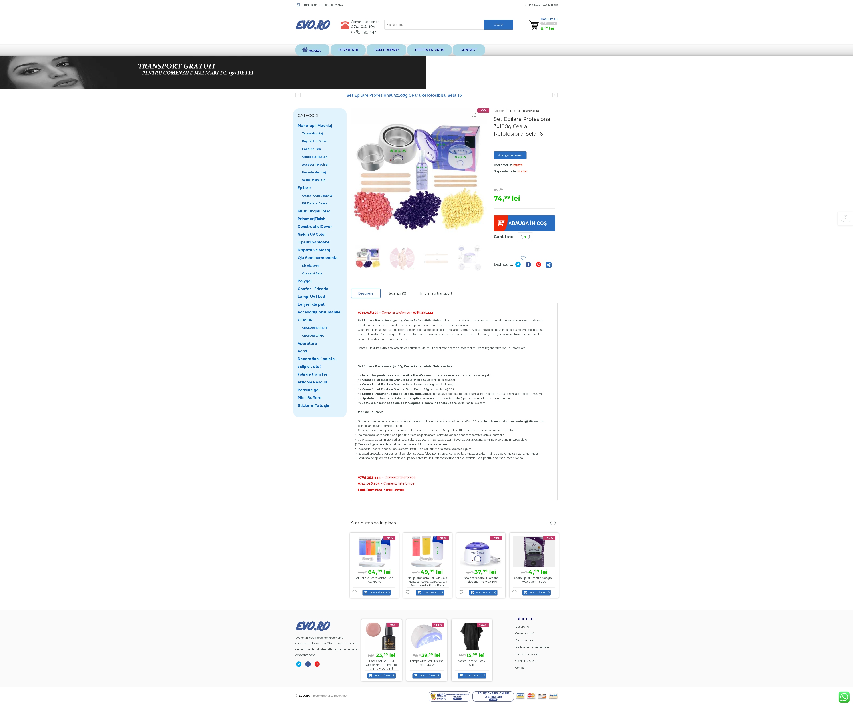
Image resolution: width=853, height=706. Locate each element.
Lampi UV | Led (311, 296)
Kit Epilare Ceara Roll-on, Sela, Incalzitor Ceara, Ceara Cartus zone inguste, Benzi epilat (427, 581)
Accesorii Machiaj (315, 164)
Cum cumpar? (386, 50)
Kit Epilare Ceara (528, 110)
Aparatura (307, 343)
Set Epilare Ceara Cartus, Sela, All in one (374, 579)
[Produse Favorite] (523, 258)
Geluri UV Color (312, 234)
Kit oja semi (310, 265)
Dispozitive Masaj (314, 250)
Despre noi (348, 50)
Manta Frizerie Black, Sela (426, 662)
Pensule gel (309, 390)
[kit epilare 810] (419, 176)
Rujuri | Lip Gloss (314, 141)
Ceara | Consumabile (317, 195)
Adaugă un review (510, 155)
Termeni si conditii (527, 654)
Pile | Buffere (309, 397)
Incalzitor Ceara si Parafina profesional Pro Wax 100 (480, 579)
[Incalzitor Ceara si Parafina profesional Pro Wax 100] (481, 551)
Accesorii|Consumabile (319, 312)
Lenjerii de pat (311, 304)
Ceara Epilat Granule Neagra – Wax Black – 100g (534, 579)
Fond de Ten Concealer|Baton (314, 152)
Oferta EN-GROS (429, 50)
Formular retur (525, 640)
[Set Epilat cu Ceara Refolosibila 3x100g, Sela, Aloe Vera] (555, 95)
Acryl (302, 351)
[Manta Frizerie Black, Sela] (427, 636)
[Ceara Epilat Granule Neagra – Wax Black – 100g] (534, 551)
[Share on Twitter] (518, 264)
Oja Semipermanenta (318, 257)
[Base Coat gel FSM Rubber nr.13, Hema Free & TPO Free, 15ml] (472, 636)
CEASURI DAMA (313, 335)
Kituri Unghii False (314, 211)
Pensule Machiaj (314, 172)
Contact (468, 50)
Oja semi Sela (312, 273)
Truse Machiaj (312, 133)
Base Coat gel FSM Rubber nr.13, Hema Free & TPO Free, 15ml (471, 664)
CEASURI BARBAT (314, 327)
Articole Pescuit (312, 382)
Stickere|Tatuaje (313, 405)
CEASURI (306, 320)
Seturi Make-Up (313, 180)
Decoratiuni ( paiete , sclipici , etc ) (317, 363)
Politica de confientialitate (532, 647)
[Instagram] (539, 264)
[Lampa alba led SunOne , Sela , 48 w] (381, 636)
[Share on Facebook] (529, 264)
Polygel (305, 281)
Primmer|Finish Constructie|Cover (315, 223)
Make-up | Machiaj (315, 125)
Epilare (511, 110)
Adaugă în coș (527, 223)
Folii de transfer (312, 374)
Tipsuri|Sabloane (314, 242)
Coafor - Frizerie (313, 289)
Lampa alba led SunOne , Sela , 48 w (381, 662)
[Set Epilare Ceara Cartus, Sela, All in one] (374, 551)
